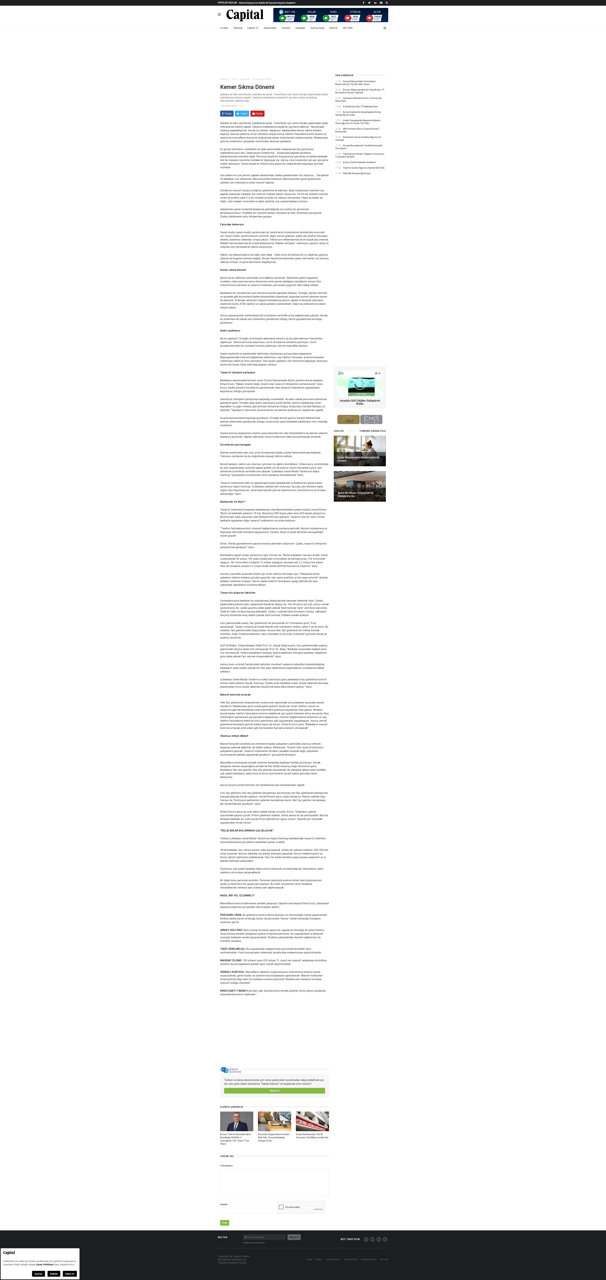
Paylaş (228, 113)
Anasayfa (224, 79)
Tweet (243, 113)
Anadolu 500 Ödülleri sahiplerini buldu (360, 402)
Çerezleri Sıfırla (350, 1259)
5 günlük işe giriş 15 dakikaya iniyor (360, 106)
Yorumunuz (226, 1166)
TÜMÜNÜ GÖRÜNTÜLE (372, 431)
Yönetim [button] (286, 28)
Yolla (224, 1223)
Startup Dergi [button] (317, 28)
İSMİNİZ (224, 1205)
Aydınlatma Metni (369, 1259)
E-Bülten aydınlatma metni (254, 1243)
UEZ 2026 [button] (348, 28)
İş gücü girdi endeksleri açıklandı (359, 162)
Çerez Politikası (333, 1259)
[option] (284, 2)
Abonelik (384, 1259)
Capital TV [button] (252, 28)
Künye (309, 1259)
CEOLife (333, 28)
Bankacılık (245, 79)
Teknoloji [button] (237, 28)
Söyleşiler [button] (300, 28)
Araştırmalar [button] (270, 28)
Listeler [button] (224, 28)
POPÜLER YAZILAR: (228, 2)
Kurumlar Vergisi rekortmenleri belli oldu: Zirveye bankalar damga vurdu (273, 1137)
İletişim (319, 1259)
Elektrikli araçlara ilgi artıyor (357, 173)
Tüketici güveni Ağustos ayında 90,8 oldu (364, 168)
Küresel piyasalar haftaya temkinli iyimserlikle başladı (268, 3)
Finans (235, 79)
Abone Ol (274, 1090)
